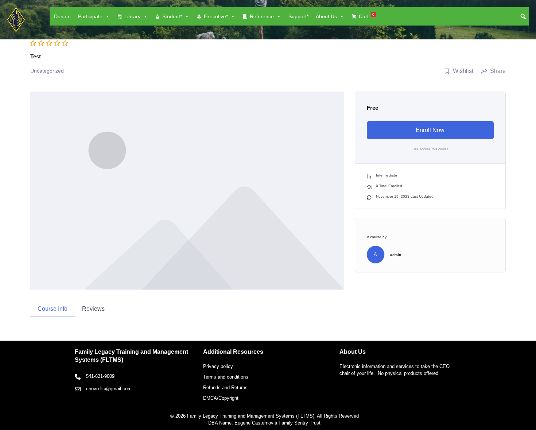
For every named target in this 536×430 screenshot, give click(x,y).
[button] (523, 16)
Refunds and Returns (225, 387)
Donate (62, 16)
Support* (298, 16)
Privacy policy (218, 366)
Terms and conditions (225, 377)
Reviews (93, 309)
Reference (262, 16)
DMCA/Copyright (220, 398)
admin (395, 255)
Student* (172, 16)
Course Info (52, 309)
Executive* (216, 16)
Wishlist (463, 71)
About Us (326, 16)
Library (132, 16)
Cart (366, 15)
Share (498, 71)
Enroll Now (430, 130)
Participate (90, 16)
